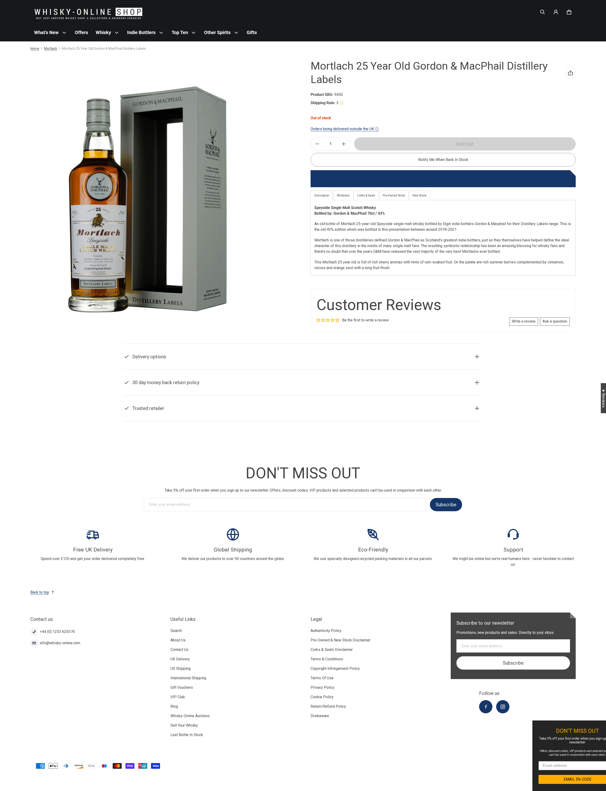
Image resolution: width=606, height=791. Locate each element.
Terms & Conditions (327, 659)
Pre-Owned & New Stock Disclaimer (340, 640)
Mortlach (50, 48)
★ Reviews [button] (603, 398)
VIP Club (177, 697)
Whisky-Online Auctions (190, 716)
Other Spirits (217, 32)
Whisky (103, 32)
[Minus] (317, 144)
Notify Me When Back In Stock (443, 159)
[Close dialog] (601, 724)
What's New (46, 32)
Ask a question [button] (555, 321)
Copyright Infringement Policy (335, 668)
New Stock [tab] (419, 195)
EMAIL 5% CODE (561, 779)
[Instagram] (502, 706)
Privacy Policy (322, 687)
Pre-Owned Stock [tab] (394, 195)
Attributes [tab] (343, 195)
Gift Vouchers (181, 687)
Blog (174, 706)
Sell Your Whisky (184, 725)
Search (176, 630)
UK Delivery (180, 659)
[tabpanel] (443, 238)
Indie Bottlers (141, 32)
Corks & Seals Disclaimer (332, 649)
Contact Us (179, 649)
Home (34, 48)
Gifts (252, 32)
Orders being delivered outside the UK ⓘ (345, 129)
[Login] (555, 12)
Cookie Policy (322, 697)
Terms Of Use (322, 678)
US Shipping (180, 668)
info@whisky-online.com (60, 643)
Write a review (523, 321)
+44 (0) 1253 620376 (57, 631)
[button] (542, 12)
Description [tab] (321, 195)
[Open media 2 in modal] (148, 200)
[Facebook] (485, 706)
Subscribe (446, 504)
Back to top (39, 592)
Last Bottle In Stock (186, 735)
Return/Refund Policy (328, 706)
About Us (178, 640)
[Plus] (343, 144)
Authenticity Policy (326, 630)
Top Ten (180, 32)
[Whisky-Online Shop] (88, 12)
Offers (81, 32)
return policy (364, 388)
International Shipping (188, 678)
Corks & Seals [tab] (366, 195)
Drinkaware (320, 716)
